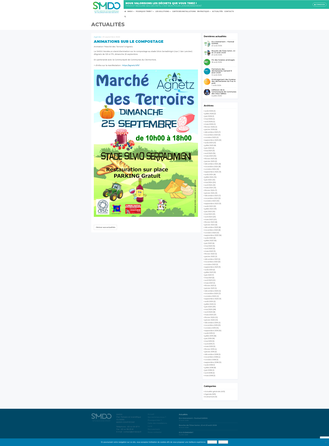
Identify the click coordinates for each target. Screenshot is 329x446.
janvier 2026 (210, 129)
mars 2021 (209, 283)
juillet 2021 (209, 272)
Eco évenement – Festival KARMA (223, 42)
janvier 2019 (209, 352)
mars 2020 (209, 315)
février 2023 (210, 222)
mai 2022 (208, 246)
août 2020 (209, 301)
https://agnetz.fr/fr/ (130, 65)
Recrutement (154, 429)
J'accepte (212, 442)
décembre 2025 (211, 132)
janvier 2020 (210, 320)
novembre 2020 (211, 293)
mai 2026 (208, 119)
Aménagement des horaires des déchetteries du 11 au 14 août (224, 81)
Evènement (210, 397)
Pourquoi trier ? (155, 420)
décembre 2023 (211, 195)
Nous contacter (155, 432)
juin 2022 (208, 243)
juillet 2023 (209, 209)
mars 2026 (209, 124)
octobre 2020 (210, 296)
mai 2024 (208, 182)
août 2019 (209, 333)
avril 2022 (208, 248)
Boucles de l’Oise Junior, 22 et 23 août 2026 (223, 52)
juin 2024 (208, 180)
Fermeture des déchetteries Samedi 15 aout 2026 (222, 71)
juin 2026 (208, 116)
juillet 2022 (209, 240)
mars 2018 (209, 375)
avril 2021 (208, 280)
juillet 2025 (209, 145)
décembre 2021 (211, 259)
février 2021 (209, 285)
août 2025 (209, 143)
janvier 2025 (210, 161)
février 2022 (209, 254)
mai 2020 (208, 309)
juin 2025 (208, 148)
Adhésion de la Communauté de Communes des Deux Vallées (224, 91)
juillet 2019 (209, 336)
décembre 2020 (211, 291)
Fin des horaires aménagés (223, 60)
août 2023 (209, 206)
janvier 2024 (210, 193)
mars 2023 (209, 219)
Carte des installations (157, 423)
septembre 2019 (211, 330)
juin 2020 (208, 307)
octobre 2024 (210, 169)
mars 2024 (209, 188)
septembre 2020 (212, 299)
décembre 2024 (211, 164)
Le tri (150, 426)
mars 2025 (209, 156)
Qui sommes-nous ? (157, 417)
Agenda (97, 37)
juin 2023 (208, 211)
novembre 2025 (211, 135)
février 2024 (210, 190)
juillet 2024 (209, 177)
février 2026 (210, 127)
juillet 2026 (209, 114)
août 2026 (209, 111)
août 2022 (209, 238)
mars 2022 (209, 251)
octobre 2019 (210, 328)
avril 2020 (209, 312)
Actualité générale (212, 391)
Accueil (151, 414)
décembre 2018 (211, 354)
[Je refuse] (326, 442)
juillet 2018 (209, 367)
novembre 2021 (211, 262)
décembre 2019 (211, 323)
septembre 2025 (211, 140)
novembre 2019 (211, 325)
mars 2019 (209, 346)
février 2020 (210, 317)
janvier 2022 (210, 256)
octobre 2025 (210, 137)
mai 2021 (208, 278)
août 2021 (209, 270)
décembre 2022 (211, 227)
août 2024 (209, 174)
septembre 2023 (212, 203)
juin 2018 (208, 370)
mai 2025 (208, 151)
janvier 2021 (209, 288)
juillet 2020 (209, 304)
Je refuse (223, 442)
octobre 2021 (210, 264)
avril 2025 (208, 153)
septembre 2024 (212, 172)
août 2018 (209, 365)
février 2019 (209, 349)
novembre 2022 (211, 230)
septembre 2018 (211, 362)
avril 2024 (209, 185)
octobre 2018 (210, 360)
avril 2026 (209, 121)
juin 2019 (208, 338)
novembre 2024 (211, 166)
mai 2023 (208, 214)
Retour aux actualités (105, 227)
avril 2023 (209, 217)
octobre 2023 (210, 201)
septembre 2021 (211, 267)
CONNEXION (320, 4)
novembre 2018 (211, 357)
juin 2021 (208, 275)
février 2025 (209, 158)
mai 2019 (208, 341)
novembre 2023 (211, 198)
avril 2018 (208, 373)
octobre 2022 (210, 233)
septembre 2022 (211, 235)
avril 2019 (208, 344)
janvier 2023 (210, 225)
